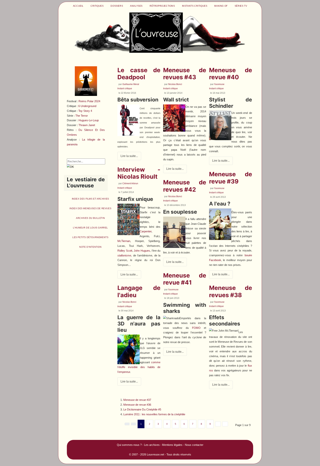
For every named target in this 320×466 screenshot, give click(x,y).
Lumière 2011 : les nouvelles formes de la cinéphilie (154, 414)
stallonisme (124, 255)
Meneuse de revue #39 (230, 178)
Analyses (136, 6)
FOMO (196, 327)
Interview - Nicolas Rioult (138, 173)
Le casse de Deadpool (138, 73)
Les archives (152, 444)
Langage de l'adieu (138, 291)
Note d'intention (90, 247)
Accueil (78, 6)
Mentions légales (172, 444)
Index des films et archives (90, 199)
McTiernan (123, 241)
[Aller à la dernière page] (225, 424)
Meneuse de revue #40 (230, 73)
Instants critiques (194, 6)
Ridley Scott (124, 250)
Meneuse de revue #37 (137, 399)
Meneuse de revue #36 (137, 404)
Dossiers (117, 6)
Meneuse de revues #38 (230, 291)
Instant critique (124, 88)
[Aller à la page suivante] (218, 424)
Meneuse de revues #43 (184, 73)
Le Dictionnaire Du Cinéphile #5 (142, 409)
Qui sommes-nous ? (129, 444)
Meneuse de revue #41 (184, 279)
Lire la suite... (129, 156)
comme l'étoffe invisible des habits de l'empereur (138, 367)
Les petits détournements (90, 237)
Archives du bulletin (90, 218)
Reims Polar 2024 (89, 101)
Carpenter (145, 231)
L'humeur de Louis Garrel (90, 227)
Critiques (97, 6)
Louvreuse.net (155, 454)
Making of (220, 6)
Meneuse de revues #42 (184, 186)
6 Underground (87, 106)
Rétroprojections (162, 6)
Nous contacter (194, 444)
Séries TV (241, 6)
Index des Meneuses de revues (90, 208)
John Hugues (142, 250)
